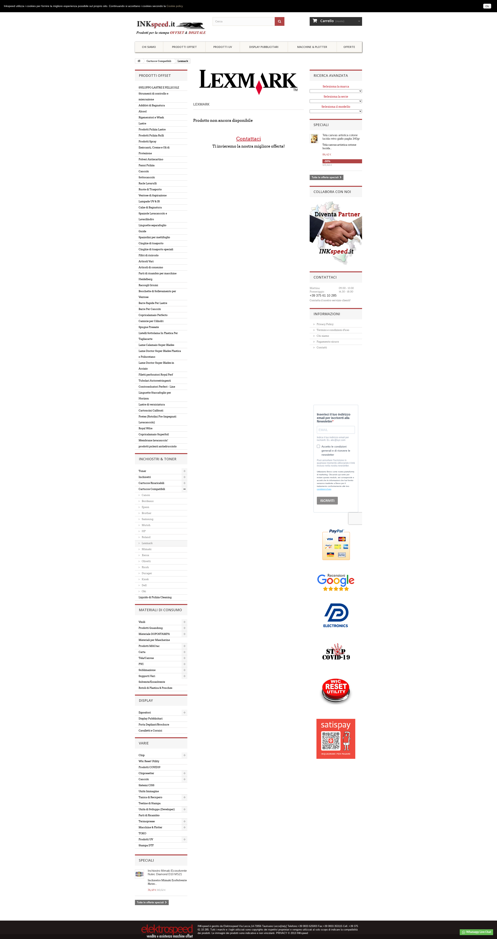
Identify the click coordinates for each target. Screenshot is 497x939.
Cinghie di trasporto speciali (156, 249)
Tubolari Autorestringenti (155, 380)
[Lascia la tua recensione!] (335, 582)
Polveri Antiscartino (151, 159)
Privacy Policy (325, 324)
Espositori (145, 712)
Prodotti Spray (147, 141)
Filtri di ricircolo (149, 255)
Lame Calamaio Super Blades (156, 345)
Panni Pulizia (147, 165)
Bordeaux (147, 501)
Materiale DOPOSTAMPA (154, 634)
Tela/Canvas (146, 658)
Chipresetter (146, 773)
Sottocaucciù (147, 177)
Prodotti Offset (184, 47)
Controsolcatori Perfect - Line (157, 386)
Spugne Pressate (149, 327)
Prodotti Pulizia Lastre (152, 129)
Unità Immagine (149, 791)
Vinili (142, 622)
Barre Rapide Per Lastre (153, 303)
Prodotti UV (222, 47)
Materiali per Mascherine (154, 640)
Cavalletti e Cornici (150, 730)
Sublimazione (147, 670)
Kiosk (145, 579)
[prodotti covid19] (336, 653)
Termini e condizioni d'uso (332, 330)
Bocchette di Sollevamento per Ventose (157, 294)
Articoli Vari (146, 261)
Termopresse (147, 821)
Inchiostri (145, 477)
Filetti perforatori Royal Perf (156, 374)
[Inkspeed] (171, 27)
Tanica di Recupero (150, 797)
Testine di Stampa (150, 803)
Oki (143, 591)
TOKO (142, 833)
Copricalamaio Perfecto (153, 315)
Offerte (349, 47)
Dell (144, 585)
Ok (487, 6)
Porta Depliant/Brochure (154, 724)
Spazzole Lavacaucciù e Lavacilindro (153, 216)
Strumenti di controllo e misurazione (153, 96)
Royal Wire (145, 428)
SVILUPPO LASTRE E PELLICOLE (159, 87)
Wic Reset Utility (149, 761)
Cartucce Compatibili (159, 61)
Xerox (145, 555)
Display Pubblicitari (263, 47)
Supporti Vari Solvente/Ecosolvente (152, 679)
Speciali (146, 860)
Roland (145, 537)
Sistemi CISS (146, 785)
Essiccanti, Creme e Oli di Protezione (154, 150)
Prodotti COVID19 (149, 767)
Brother (146, 513)
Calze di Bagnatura (150, 207)
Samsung (147, 519)
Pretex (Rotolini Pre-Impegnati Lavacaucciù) (157, 419)
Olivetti (146, 561)
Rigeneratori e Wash (151, 117)
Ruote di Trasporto (150, 189)
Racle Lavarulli (148, 183)
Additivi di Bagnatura (152, 105)
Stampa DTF (146, 845)
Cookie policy (175, 6)
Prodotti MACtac (149, 646)
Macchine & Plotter (312, 47)
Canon (145, 495)
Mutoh (145, 525)
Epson (145, 507)
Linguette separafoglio (152, 225)
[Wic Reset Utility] (336, 691)
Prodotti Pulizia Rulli (151, 135)
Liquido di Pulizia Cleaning (155, 597)
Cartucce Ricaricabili (151, 483)
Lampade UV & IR (149, 201)
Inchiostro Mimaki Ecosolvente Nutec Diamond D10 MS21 (167, 872)
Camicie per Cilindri (151, 321)
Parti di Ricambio (149, 815)
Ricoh (145, 567)
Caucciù (144, 171)
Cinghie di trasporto (151, 243)
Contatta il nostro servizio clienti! (330, 300)
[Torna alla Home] (139, 61)
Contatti (321, 347)
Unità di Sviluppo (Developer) (157, 809)
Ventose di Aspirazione (153, 195)
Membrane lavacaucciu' (153, 440)
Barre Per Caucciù (150, 309)
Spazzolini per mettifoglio (154, 237)
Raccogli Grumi (148, 285)
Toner (142, 471)
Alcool (143, 111)
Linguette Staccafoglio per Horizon (155, 395)
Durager (146, 573)
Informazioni (327, 314)
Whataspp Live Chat (478, 931)
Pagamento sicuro (327, 341)
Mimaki (146, 549)
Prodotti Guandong (151, 628)
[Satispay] (335, 736)
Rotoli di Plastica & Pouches (155, 687)
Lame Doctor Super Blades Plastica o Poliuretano (160, 354)
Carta (142, 652)
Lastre (142, 123)
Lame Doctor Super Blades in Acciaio (156, 365)
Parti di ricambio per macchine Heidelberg (157, 276)
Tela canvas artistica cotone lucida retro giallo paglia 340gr (341, 136)
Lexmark (147, 543)
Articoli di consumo (151, 267)
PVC (141, 664)
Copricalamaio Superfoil (154, 434)
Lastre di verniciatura (152, 404)
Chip (142, 755)
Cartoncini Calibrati (151, 410)
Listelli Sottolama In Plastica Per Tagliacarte (158, 336)
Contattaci (248, 139)
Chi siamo (149, 47)
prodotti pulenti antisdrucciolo (158, 446)
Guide (142, 231)
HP (143, 531)
